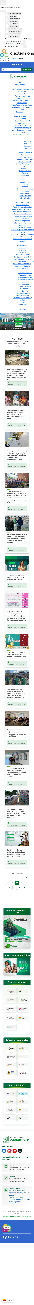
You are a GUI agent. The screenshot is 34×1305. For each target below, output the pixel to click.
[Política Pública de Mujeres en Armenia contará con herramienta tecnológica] (17, 718)
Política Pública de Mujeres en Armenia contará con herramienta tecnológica (16, 733)
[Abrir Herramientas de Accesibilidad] (3, 2)
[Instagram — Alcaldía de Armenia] (9, 1151)
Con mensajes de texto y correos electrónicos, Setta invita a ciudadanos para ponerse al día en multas (16, 773)
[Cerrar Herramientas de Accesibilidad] (4, 11)
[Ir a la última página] (24, 888)
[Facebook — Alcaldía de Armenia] (4, 1151)
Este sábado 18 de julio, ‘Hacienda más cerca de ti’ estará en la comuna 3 (16, 577)
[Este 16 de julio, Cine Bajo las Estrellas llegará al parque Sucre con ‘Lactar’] (17, 641)
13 (9, 888)
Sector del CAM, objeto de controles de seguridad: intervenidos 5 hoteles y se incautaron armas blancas (17, 538)
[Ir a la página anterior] (12, 878)
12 (26, 883)
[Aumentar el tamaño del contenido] (31, 39)
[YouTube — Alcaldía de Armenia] (15, 1151)
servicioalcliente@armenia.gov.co (19, 1194)
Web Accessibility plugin (9, 58)
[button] (5, 328)
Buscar (28, 69)
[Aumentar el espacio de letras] (26, 46)
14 (14, 888)
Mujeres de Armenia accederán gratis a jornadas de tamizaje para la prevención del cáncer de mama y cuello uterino (16, 616)
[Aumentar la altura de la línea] (24, 44)
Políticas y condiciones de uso (11, 1216)
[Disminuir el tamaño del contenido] (29, 39)
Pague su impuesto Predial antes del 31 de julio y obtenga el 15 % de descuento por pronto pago (17, 414)
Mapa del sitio (27, 1216)
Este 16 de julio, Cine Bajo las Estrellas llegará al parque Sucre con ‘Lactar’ (16, 655)
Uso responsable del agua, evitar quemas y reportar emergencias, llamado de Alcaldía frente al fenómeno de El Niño (17, 455)
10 (17, 883)
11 (21, 883)
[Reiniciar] (1, 11)
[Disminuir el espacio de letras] (24, 46)
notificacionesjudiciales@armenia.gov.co (19, 1201)
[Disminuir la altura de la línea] (22, 44)
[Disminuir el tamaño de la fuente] (23, 41)
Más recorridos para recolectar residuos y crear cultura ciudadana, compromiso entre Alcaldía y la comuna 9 (16, 693)
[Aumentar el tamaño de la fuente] (25, 41)
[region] (17, 321)
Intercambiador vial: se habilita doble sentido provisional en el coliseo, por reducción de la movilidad (16, 813)
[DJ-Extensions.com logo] (17, 53)
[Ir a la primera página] (7, 878)
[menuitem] (19, 82)
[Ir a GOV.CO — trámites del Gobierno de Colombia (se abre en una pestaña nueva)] (10, 1237)
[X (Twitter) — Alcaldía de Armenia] (20, 1151)
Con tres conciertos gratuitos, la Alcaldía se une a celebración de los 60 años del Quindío (16, 853)
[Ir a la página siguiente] (19, 888)
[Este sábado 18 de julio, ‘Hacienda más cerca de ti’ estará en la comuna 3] (17, 563)
